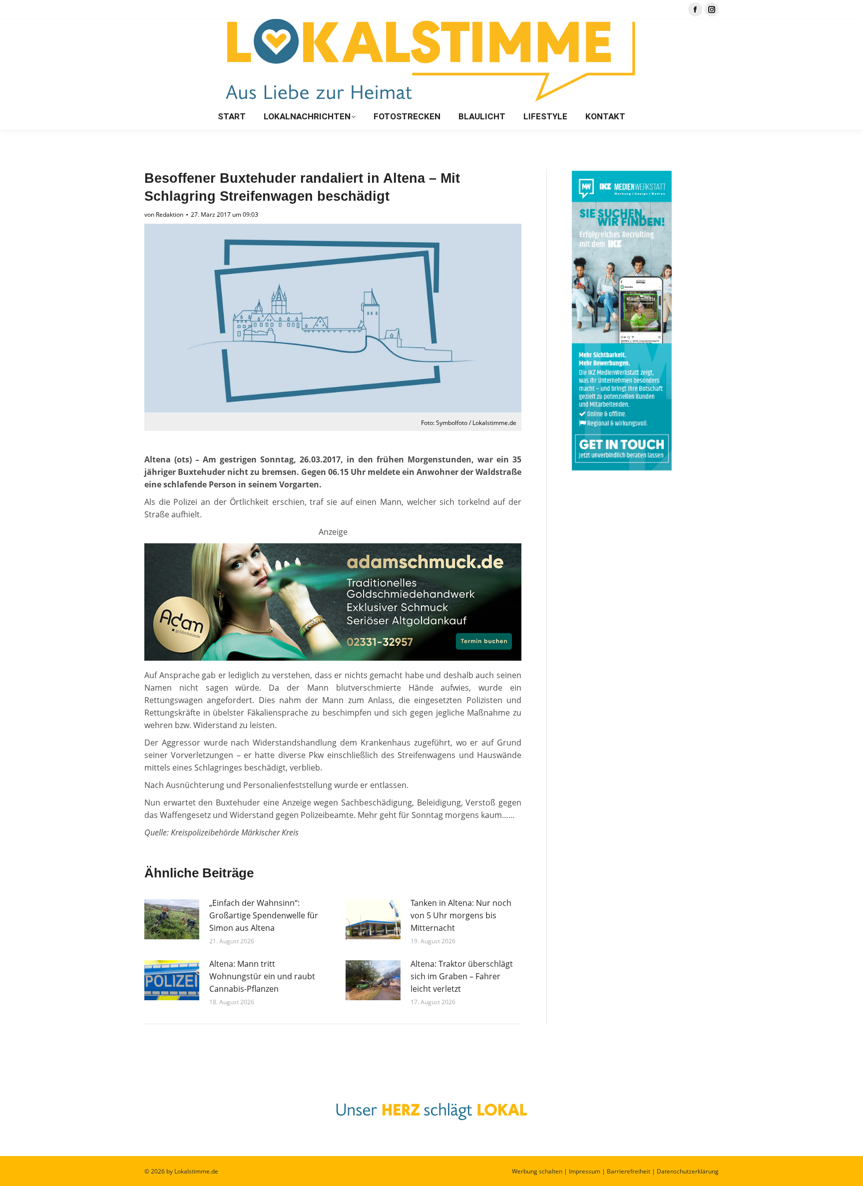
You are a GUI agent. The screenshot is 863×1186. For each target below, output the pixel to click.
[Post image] (171, 919)
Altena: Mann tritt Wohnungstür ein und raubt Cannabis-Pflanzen (262, 976)
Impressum (584, 1171)
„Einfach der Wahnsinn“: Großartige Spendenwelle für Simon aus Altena (263, 915)
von (163, 214)
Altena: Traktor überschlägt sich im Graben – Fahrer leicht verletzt (462, 976)
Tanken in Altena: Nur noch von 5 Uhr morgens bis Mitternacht (461, 915)
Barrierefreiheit (628, 1171)
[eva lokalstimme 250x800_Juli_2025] (332, 657)
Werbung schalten (537, 1171)
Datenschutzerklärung (688, 1171)
